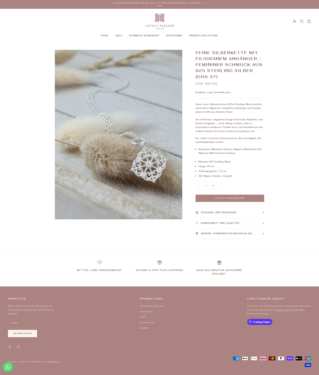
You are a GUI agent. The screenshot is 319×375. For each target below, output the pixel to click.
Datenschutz (147, 322)
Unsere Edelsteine (203, 35)
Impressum (146, 311)
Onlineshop (283, 309)
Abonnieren (22, 333)
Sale (118, 35)
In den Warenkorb (230, 198)
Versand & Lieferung (151, 305)
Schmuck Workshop (144, 35)
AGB (142, 316)
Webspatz (53, 362)
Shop (105, 35)
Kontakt (144, 327)
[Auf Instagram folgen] (18, 346)
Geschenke (174, 35)
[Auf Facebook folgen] (9, 346)
